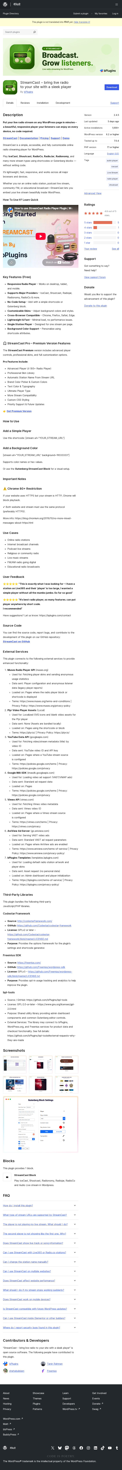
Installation (43, 102)
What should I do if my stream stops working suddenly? (33, 1290)
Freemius (52, 1370)
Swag (96, 1409)
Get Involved (99, 1393)
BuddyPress (11, 1434)
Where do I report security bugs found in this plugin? (31, 1327)
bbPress (9, 1429)
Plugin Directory (11, 13)
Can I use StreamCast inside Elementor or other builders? (34, 1318)
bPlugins (28, 91)
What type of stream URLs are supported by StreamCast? (35, 1215)
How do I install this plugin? (18, 1205)
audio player (112, 160)
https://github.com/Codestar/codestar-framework (44, 925)
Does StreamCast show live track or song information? (33, 1243)
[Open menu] (117, 4)
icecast (114, 166)
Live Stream (112, 173)
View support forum (95, 277)
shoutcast (113, 185)
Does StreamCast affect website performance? (29, 1280)
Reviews (25, 102)
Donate (97, 1403)
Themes (37, 1398)
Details (10, 102)
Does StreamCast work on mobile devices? (26, 1299)
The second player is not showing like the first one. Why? (34, 1233)
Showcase (38, 1393)
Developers (68, 1403)
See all (115, 248)
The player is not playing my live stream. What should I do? (35, 1224)
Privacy (7, 1409)
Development (63, 102)
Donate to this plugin (95, 305)
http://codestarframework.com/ (34, 921)
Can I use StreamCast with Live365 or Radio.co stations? (34, 1252)
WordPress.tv (71, 1409)
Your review (90, 248)
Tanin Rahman (55, 1363)
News (6, 1398)
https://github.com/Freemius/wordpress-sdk (41, 967)
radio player (112, 179)
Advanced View (92, 193)
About (6, 1393)
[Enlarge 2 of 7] (48, 1059)
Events (96, 1398)
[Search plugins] (34, 32)
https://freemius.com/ (29, 962)
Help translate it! (82, 22)
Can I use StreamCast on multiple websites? (27, 1271)
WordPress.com (13, 1418)
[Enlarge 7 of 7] (74, 1100)
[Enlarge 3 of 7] (74, 1059)
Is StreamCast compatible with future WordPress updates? (35, 1308)
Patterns (37, 1409)
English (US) (113, 153)
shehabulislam (16, 1370)
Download (112, 87)
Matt (7, 1423)
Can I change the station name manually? (25, 1261)
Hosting (7, 1403)
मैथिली (13, 1448)
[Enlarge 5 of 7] (48, 1079)
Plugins (36, 1403)
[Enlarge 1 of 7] (22, 1059)
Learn (65, 1393)
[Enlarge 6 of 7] (74, 1079)
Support (114, 102)
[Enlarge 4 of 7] (22, 1079)
